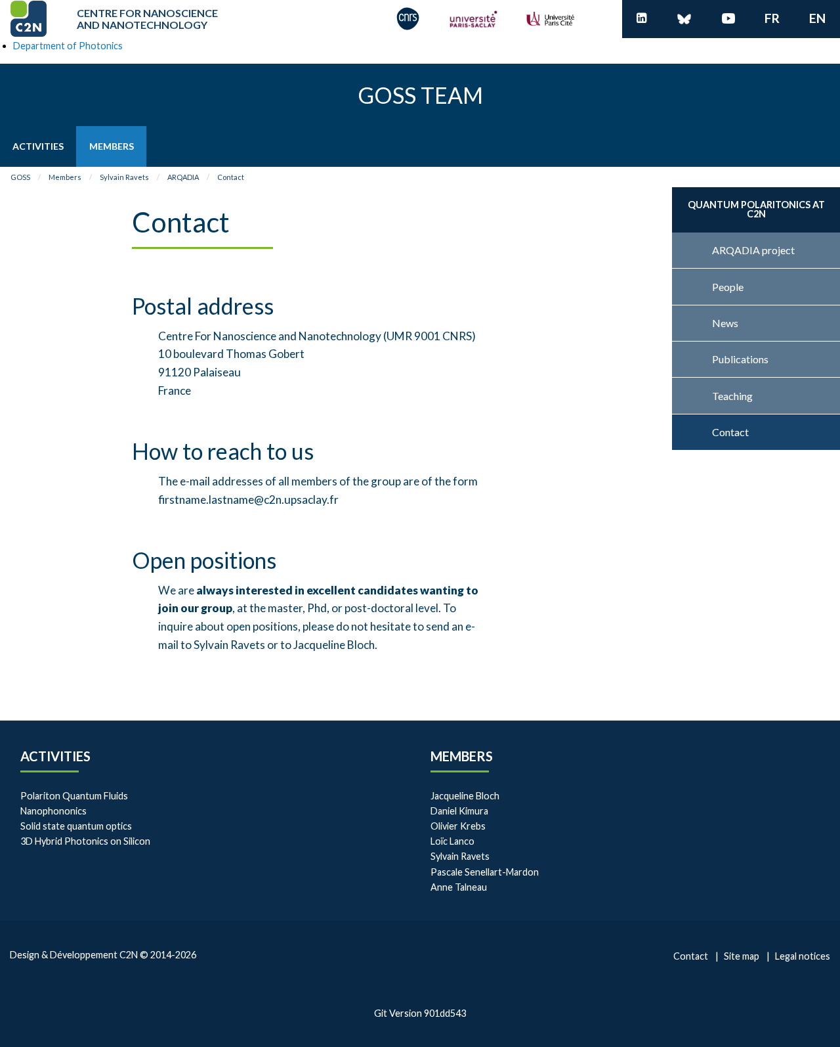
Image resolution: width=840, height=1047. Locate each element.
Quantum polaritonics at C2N (756, 209)
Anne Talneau (458, 887)
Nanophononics (53, 810)
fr (772, 18)
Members (65, 177)
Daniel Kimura (459, 810)
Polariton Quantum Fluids (74, 795)
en (817, 18)
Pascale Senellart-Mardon (484, 872)
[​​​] (642, 18)
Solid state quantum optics (76, 826)
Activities (55, 756)
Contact (230, 177)
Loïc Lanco (452, 841)
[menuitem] (38, 146)
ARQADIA (183, 177)
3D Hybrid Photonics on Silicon (85, 841)
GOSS (20, 177)
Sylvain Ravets (124, 177)
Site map (741, 956)
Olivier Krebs (458, 826)
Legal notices (802, 956)
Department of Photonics (68, 45)
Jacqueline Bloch (464, 795)
